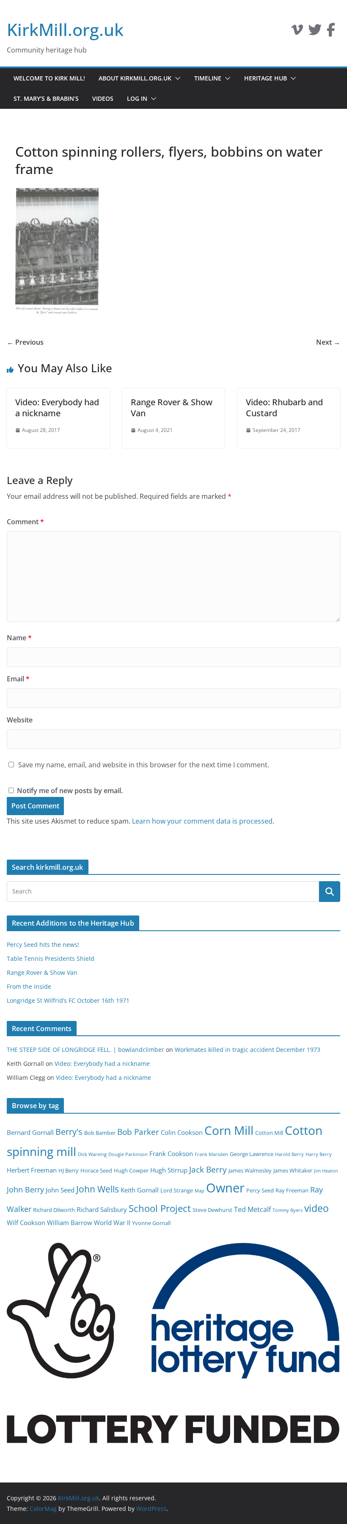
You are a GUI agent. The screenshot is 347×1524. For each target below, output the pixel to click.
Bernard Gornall (30, 1132)
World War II (112, 1222)
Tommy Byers (288, 1210)
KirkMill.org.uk (65, 29)
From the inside (29, 986)
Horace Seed (96, 1170)
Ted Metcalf (252, 1209)
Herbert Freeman (32, 1170)
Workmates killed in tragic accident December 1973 (247, 1050)
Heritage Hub (265, 78)
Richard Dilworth (54, 1210)
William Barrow (69, 1222)
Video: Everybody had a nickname (57, 407)
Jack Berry (208, 1169)
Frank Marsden (211, 1154)
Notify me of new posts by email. (70, 790)
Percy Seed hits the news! (43, 944)
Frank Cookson (171, 1153)
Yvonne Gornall (151, 1223)
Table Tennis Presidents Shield (50, 958)
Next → (328, 342)
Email (18, 678)
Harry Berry (319, 1154)
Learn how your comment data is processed (202, 821)
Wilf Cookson (26, 1222)
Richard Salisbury (102, 1209)
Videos (102, 98)
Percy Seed (260, 1190)
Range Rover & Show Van (171, 407)
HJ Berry (68, 1170)
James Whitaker (292, 1170)
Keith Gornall (140, 1190)
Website (20, 720)
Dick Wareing (92, 1154)
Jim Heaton (326, 1171)
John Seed (60, 1190)
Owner (225, 1187)
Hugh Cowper (131, 1170)
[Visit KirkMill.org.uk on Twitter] (315, 32)
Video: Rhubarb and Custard (284, 407)
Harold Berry (289, 1154)
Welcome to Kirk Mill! (49, 78)
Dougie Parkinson (128, 1154)
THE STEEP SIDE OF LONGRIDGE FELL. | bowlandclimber (85, 1050)
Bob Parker (138, 1131)
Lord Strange (176, 1190)
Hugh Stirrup (168, 1170)
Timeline (207, 78)
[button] (176, 78)
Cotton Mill (269, 1133)
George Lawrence (251, 1154)
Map (199, 1191)
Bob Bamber (100, 1133)
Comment (25, 521)
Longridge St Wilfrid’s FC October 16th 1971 (68, 1000)
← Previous (25, 342)
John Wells (97, 1189)
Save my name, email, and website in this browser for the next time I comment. (143, 764)
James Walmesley (250, 1170)
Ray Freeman (291, 1190)
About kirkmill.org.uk (135, 78)
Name (19, 637)
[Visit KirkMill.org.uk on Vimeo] (297, 32)
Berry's (69, 1131)
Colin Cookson (182, 1132)
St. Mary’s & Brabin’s (46, 98)
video (316, 1208)
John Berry (25, 1189)
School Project (160, 1208)
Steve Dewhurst (212, 1210)
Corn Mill (228, 1130)
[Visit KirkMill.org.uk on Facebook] (331, 32)
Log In (137, 98)
